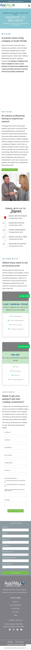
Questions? (7, 499)
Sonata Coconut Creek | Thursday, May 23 (15, 481)
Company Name (9, 462)
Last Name (8, 439)
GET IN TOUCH (15, 572)
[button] (29, 5)
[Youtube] (21, 629)
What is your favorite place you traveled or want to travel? (15, 490)
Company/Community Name (9, 557)
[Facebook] (10, 629)
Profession (8, 470)
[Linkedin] (17, 629)
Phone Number (9, 455)
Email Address (8, 447)
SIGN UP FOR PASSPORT (15, 510)
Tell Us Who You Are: (7, 551)
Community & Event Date (11, 478)
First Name (8, 432)
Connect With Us (15, 620)
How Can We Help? (7, 563)
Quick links (15, 598)
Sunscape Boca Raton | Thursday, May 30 (15, 485)
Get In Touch (16, 523)
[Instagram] (13, 629)
